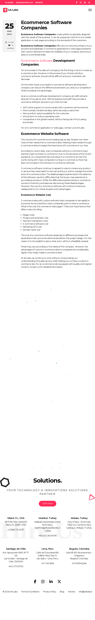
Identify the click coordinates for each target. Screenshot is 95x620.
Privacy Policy (49, 592)
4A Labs (11, 42)
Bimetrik (39, 2)
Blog (62, 592)
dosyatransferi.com (24, 2)
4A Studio (9, 2)
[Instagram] (42, 581)
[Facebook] (35, 581)
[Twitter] (59, 581)
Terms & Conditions (30, 592)
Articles (71, 592)
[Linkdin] (51, 581)
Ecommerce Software (37, 60)
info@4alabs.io (85, 592)
